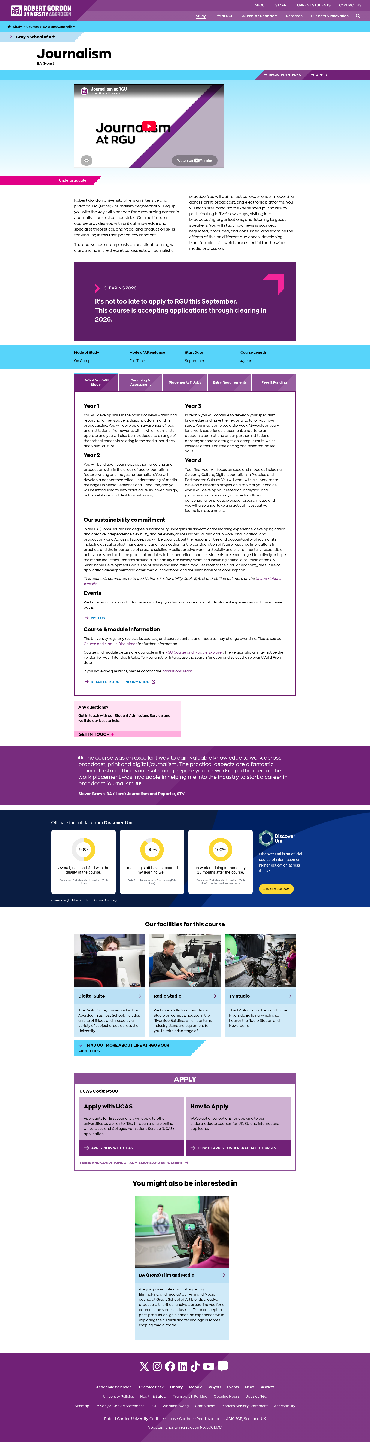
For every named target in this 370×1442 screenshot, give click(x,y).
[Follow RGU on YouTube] (208, 1369)
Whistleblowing (176, 1406)
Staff (280, 5)
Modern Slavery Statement (244, 1406)
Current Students (313, 5)
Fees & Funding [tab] (274, 382)
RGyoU (215, 1387)
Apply (321, 75)
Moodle (195, 1387)
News (249, 1387)
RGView (267, 1387)
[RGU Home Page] (9, 26)
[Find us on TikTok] (195, 1369)
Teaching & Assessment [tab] (140, 382)
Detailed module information (120, 682)
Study (201, 16)
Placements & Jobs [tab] (185, 382)
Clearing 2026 (120, 288)
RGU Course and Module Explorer (194, 652)
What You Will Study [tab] (97, 382)
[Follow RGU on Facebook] (170, 1369)
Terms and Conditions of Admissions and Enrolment (131, 1163)
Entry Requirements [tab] (230, 382)
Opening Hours (226, 1396)
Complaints (205, 1406)
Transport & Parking (190, 1396)
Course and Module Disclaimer (110, 644)
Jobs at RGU (256, 1396)
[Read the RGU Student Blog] (223, 1369)
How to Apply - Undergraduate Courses (237, 1148)
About (260, 5)
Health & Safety (153, 1396)
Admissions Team (177, 671)
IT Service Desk (150, 1387)
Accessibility (284, 1406)
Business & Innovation (330, 16)
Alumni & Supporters (260, 16)
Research (294, 16)
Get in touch (94, 734)
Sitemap (82, 1406)
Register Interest (285, 75)
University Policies (118, 1396)
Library (176, 1387)
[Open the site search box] (358, 16)
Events (233, 1387)
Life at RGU (224, 16)
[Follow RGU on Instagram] (157, 1369)
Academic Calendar (113, 1387)
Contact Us (350, 5)
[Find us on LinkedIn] (182, 1369)
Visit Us (98, 618)
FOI (153, 1406)
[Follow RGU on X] (144, 1369)
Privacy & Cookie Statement (120, 1406)
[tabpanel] (185, 543)
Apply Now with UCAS (112, 1148)
